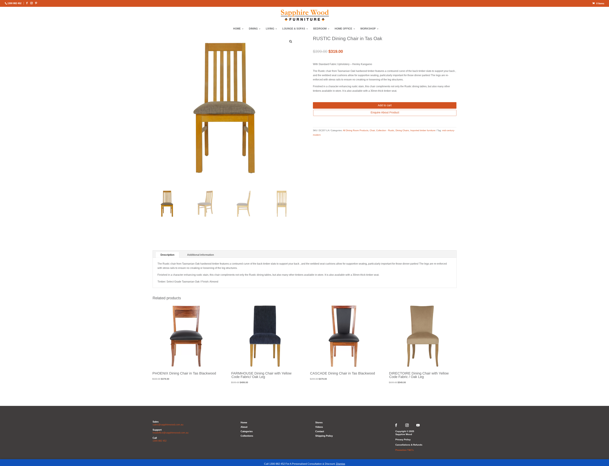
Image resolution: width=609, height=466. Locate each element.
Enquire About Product (385, 112)
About (244, 427)
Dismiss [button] (340, 464)
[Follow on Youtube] (418, 425)
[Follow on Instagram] (407, 425)
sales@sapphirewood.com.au (168, 424)
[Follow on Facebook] (396, 425)
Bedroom (320, 29)
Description (167, 254)
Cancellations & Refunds (408, 444)
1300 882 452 (160, 440)
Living (270, 29)
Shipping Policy (324, 435)
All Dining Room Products (355, 130)
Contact (319, 431)
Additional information (200, 254)
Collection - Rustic (385, 130)
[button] (291, 41)
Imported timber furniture (422, 130)
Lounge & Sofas (293, 29)
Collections (247, 435)
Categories (247, 431)
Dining (253, 29)
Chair (372, 130)
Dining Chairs (402, 130)
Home (237, 29)
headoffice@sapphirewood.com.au (170, 432)
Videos (319, 427)
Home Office (343, 29)
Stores (319, 422)
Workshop (368, 29)
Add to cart (385, 105)
